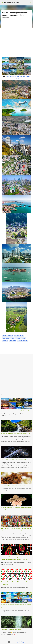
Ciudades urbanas (18, 335)
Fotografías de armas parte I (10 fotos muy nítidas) (13, 459)
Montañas (5, 340)
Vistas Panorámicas (22, 340)
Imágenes (18, 338)
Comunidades (5, 338)
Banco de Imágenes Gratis (11, 2)
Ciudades (10, 335)
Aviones (4, 335)
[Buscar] (31, 2)
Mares (23, 338)
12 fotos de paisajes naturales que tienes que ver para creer (15, 433)
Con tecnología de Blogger (17, 642)
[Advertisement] (16, 40)
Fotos (12, 338)
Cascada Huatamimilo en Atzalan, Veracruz (11, 629)
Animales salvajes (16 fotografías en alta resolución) (14, 485)
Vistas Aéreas (12, 340)
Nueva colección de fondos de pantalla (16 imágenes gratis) (15, 410)
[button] (3, 20)
